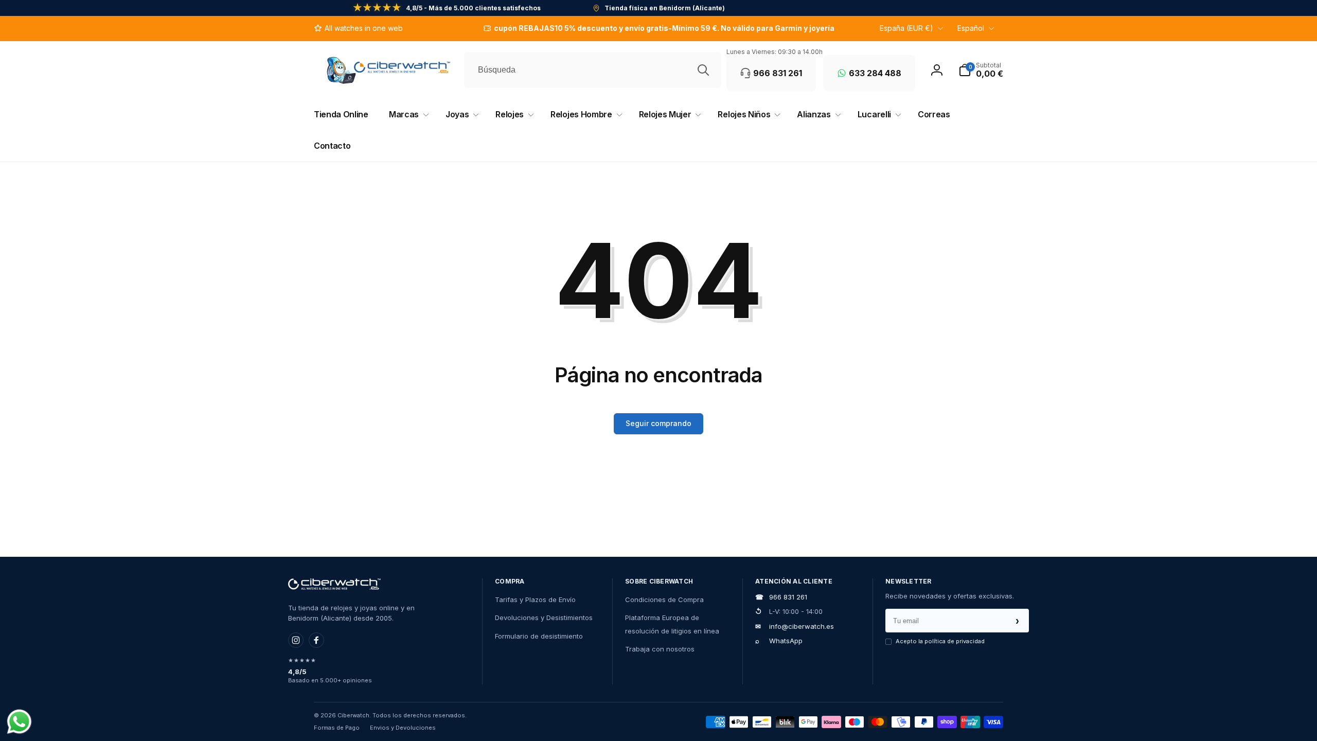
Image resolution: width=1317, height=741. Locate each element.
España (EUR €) (906, 28)
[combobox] (592, 70)
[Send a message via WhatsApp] (19, 722)
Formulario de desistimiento (539, 636)
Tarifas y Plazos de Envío (535, 599)
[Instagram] (296, 640)
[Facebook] (316, 640)
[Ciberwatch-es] (334, 584)
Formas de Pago (337, 727)
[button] (980, 70)
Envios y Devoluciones (403, 727)
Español (970, 28)
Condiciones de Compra (664, 599)
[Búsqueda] (703, 70)
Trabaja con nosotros (660, 649)
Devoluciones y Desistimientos (544, 617)
